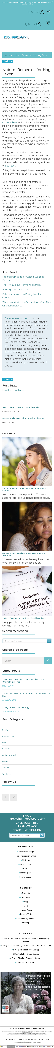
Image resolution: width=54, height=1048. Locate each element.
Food (4, 742)
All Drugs (26, 860)
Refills (25, 868)
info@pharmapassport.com (27, 818)
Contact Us (26, 897)
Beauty (5, 730)
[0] (48, 12)
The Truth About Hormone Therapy (21, 284)
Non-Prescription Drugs (26, 856)
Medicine (8, 61)
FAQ (26, 901)
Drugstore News (8, 736)
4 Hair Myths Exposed (26, 962)
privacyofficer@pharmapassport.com (27, 1042)
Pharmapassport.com (17, 318)
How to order (26, 864)
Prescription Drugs (26, 852)
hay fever (10, 165)
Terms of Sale (26, 914)
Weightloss (6, 774)
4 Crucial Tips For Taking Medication (26, 958)
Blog (26, 906)
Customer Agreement (26, 918)
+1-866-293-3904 (27, 826)
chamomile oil (10, 122)
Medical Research (9, 755)
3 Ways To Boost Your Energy (15, 707)
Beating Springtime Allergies (17, 289)
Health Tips (7, 749)
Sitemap (25, 922)
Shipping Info (25, 873)
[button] (27, 1046)
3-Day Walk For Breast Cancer (26, 954)
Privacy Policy (26, 910)
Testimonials (25, 877)
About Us (26, 893)
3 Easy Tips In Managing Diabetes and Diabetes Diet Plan (26, 945)
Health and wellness (13, 390)
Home (7, 55)
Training (5, 768)
